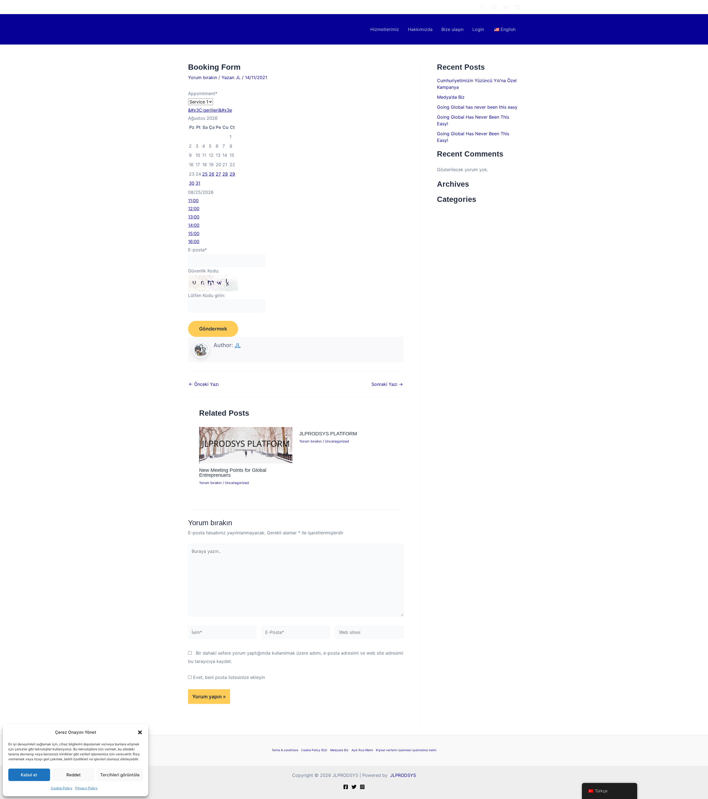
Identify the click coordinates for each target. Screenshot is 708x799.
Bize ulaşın (452, 29)
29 (232, 174)
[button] (140, 732)
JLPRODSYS (402, 775)
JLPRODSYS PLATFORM (328, 433)
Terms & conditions (285, 750)
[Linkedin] (517, 7)
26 (211, 174)
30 (191, 183)
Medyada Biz (339, 750)
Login (478, 29)
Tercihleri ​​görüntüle (120, 774)
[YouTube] (505, 7)
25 (205, 174)
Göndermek (213, 329)
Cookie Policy (61, 788)
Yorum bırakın (202, 77)
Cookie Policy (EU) (314, 750)
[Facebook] (493, 7)
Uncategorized (237, 483)
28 (225, 174)
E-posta (197, 250)
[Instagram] (481, 7)
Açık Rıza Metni (362, 750)
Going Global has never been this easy (477, 107)
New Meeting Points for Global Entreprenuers (232, 472)
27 (218, 174)
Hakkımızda (420, 29)
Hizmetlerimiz (384, 29)
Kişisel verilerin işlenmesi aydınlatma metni (406, 750)
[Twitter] (354, 786)
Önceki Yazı (204, 384)
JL (238, 345)
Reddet (73, 774)
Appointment (202, 93)
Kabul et (29, 774)
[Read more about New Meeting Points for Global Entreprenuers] (245, 444)
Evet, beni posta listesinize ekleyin (228, 677)
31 (198, 183)
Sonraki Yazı (387, 384)
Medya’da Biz (451, 97)
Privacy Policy (86, 788)
